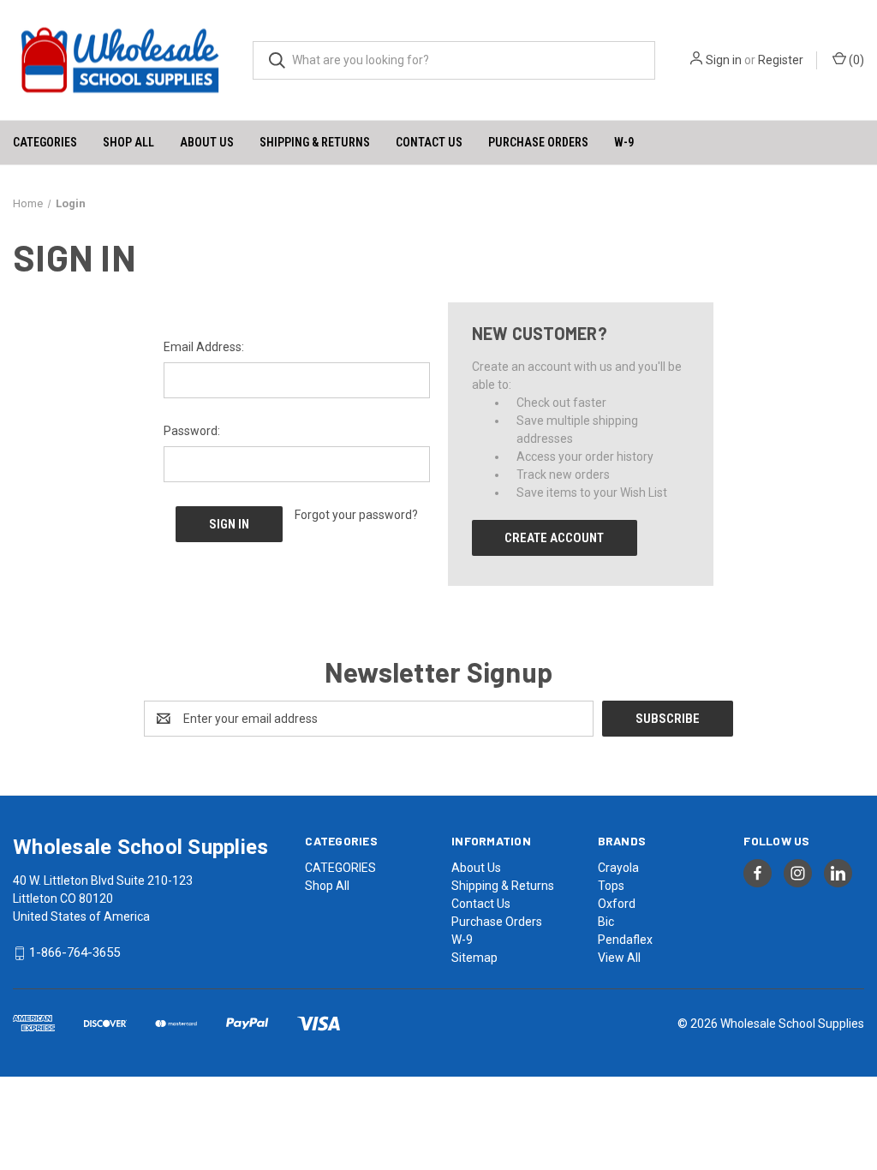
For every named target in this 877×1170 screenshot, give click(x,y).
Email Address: (204, 347)
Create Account (554, 538)
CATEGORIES (45, 142)
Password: (192, 431)
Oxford (616, 903)
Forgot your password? (356, 515)
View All (619, 957)
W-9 (624, 142)
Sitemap (474, 957)
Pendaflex (625, 939)
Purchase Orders (538, 142)
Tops (611, 885)
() (855, 60)
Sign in (724, 60)
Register (780, 60)
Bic (606, 921)
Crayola (618, 868)
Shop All (128, 142)
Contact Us (429, 142)
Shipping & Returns (315, 142)
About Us (207, 142)
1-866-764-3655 (74, 953)
